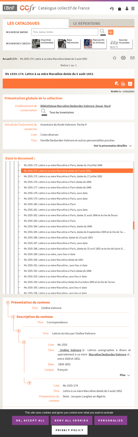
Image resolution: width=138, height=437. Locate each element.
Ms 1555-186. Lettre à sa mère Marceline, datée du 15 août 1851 (58, 237)
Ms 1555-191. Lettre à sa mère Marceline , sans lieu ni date (55, 265)
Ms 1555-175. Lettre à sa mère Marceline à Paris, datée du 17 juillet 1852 (63, 176)
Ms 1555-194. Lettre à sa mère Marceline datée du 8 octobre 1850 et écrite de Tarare (69, 282)
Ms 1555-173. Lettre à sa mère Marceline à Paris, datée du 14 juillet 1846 (63, 165)
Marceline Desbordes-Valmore (107, 354)
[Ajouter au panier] (117, 83)
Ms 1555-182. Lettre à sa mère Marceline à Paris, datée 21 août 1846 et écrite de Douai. (71, 215)
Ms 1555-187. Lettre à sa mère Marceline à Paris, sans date (56, 243)
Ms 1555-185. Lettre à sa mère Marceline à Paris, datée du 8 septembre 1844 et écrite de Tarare (75, 232)
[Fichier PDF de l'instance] (130, 83)
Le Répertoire (86, 23)
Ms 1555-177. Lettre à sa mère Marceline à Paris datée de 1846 (57, 187)
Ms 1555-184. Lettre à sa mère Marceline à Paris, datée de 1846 (58, 226)
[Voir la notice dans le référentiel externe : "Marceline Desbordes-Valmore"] (128, 354)
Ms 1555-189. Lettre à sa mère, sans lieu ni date (49, 254)
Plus (122, 375)
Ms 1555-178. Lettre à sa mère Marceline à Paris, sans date (56, 193)
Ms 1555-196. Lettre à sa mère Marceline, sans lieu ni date (55, 293)
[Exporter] (123, 83)
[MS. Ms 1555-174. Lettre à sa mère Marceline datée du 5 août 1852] (112, 57)
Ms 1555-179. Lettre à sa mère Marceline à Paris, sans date (56, 198)
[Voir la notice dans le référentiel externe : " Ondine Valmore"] (83, 350)
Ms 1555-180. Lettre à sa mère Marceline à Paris (50, 204)
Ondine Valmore (69, 350)
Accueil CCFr (10, 58)
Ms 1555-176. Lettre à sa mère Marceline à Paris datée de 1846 (57, 182)
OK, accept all (30, 420)
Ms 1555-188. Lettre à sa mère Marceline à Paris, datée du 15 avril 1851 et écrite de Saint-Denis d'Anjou (75, 248)
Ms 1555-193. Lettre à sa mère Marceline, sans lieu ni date (55, 276)
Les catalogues (23, 23)
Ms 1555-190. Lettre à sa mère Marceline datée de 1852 (53, 259)
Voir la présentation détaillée (110, 145)
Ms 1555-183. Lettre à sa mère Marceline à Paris (50, 220)
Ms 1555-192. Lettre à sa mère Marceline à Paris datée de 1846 (57, 270)
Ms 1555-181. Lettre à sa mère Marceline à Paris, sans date (56, 209)
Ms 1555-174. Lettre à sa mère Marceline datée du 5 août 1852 (57, 170)
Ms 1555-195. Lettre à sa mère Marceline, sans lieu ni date (55, 287)
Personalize (110, 420)
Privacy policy (70, 430)
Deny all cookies (71, 420)
